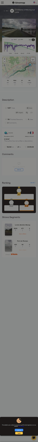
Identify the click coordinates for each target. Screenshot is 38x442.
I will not (19, 430)
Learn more (21, 426)
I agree (19, 433)
